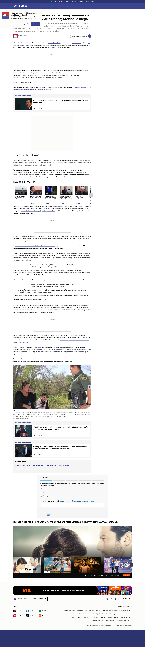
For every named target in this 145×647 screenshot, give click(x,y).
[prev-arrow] (13, 387)
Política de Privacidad (69, 610)
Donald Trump (76, 43)
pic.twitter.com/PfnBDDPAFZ (66, 265)
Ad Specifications (83, 614)
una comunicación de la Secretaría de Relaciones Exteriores (35, 246)
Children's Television (109, 620)
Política (17, 203)
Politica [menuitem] (35, 6)
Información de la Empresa (110, 610)
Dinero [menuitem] (53, 6)
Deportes (81, 1)
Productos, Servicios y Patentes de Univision (101, 617)
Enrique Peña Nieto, (54, 43)
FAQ (97, 614)
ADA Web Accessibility (124, 610)
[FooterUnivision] (20, 598)
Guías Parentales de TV (105, 614)
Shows (67, 1)
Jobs (76, 614)
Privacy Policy (80, 610)
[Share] (89, 36)
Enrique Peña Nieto (38, 465)
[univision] (20, 6)
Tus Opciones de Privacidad (123, 620)
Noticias (61, 1)
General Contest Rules (97, 620)
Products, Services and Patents (80, 617)
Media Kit (92, 614)
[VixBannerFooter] (72, 590)
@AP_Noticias (53, 265)
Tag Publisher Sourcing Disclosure (121, 614)
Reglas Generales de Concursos (122, 617)
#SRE (41, 265)
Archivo (72, 614)
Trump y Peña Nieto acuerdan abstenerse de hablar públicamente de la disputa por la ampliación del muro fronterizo (60, 448)
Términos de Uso (89, 610)
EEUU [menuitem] (60, 6)
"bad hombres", (31, 75)
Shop (92, 1)
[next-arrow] (91, 195)
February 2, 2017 (52, 267)
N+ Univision (23, 35)
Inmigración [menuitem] (45, 6)
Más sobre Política (24, 181)
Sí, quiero (35, 24)
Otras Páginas (38, 598)
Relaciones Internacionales (23, 469)
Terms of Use (98, 610)
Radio (87, 1)
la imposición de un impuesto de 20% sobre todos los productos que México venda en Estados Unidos (57, 349)
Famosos (74, 1)
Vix (55, 1)
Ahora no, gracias (23, 24)
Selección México (64, 465)
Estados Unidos (51, 465)
